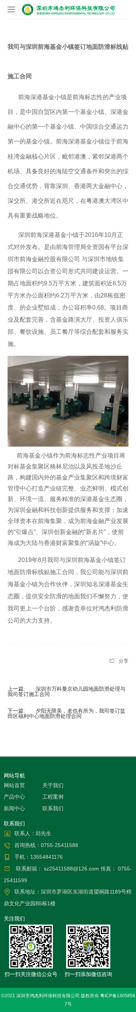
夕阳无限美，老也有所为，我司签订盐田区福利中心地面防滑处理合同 (66, 713)
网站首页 (14, 785)
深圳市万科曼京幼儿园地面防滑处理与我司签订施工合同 (66, 691)
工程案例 (52, 797)
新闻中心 (14, 808)
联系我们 (52, 808)
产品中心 (14, 797)
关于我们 (52, 785)
